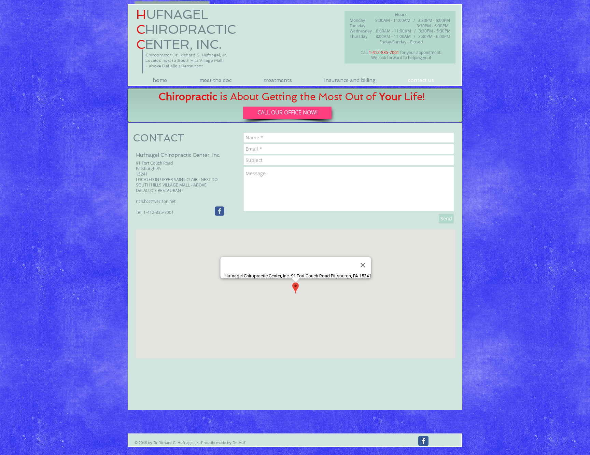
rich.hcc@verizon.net (155, 201)
